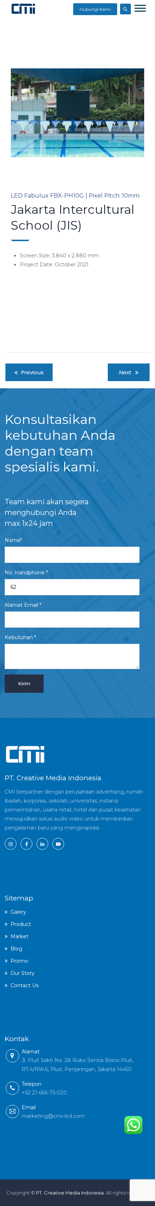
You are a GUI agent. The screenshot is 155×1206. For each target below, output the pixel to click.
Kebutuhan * (20, 637)
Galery (18, 912)
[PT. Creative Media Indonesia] (23, 8)
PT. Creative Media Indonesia (70, 1193)
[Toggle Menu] (140, 8)
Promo (19, 961)
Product (20, 924)
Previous (21, 112)
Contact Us (24, 985)
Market (19, 936)
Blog (16, 948)
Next (133, 112)
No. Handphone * (26, 572)
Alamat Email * (23, 605)
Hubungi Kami (95, 9)
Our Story (22, 973)
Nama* (13, 540)
